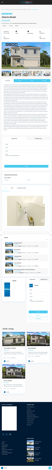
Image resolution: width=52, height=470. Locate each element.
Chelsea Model (38, 441)
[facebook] (3, 434)
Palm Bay (7, 9)
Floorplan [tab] (44, 80)
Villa (28, 424)
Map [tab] (32, 80)
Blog (3, 443)
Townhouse (29, 420)
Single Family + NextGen (32, 416)
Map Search (4, 446)
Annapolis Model (18, 243)
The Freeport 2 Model (10, 348)
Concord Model (17, 263)
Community (21, 272)
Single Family (4, 13)
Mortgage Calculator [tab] (21, 188)
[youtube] (10, 434)
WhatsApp (38, 318)
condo (28, 409)
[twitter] (6, 434)
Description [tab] (7, 80)
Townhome (29, 418)
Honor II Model (8, 380)
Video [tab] (12, 188)
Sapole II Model (38, 458)
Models (6, 237)
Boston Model (17, 249)
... (47, 353)
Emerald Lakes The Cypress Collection (37, 343)
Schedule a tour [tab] (38, 138)
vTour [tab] (5, 188)
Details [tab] (19, 80)
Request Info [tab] (14, 138)
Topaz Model (37, 453)
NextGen (28, 412)
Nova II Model (32, 348)
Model (10, 13)
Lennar (14, 281)
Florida (29, 9)
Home (3, 9)
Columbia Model (17, 256)
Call (39, 315)
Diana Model (37, 447)
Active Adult (29, 406)
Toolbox (3, 441)
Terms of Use (5, 454)
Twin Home (29, 422)
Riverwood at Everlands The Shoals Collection (18, 9)
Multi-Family (29, 411)
